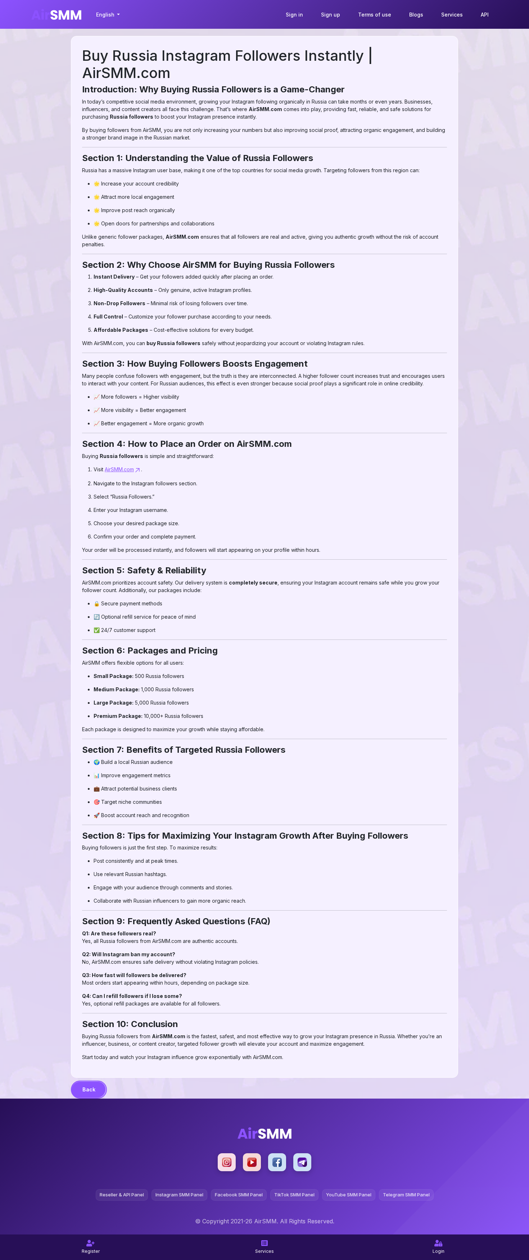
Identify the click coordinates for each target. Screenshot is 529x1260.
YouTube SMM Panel (348, 1194)
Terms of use (374, 15)
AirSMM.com (119, 469)
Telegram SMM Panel (406, 1194)
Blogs (416, 15)
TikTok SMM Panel (294, 1194)
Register (91, 1251)
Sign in (294, 15)
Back (88, 1089)
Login (438, 1251)
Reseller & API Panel (122, 1194)
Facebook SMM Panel (239, 1194)
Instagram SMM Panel (179, 1194)
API (485, 15)
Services (452, 15)
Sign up (330, 15)
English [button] (106, 15)
